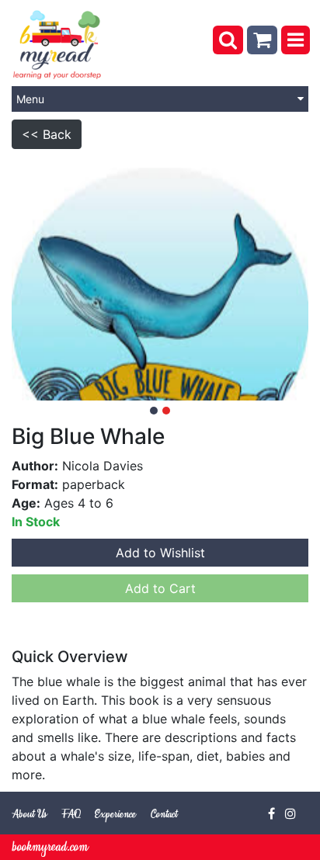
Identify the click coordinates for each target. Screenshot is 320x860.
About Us (29, 815)
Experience (115, 815)
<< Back (46, 134)
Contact (164, 815)
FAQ (70, 815)
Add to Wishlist (160, 552)
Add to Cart (160, 588)
